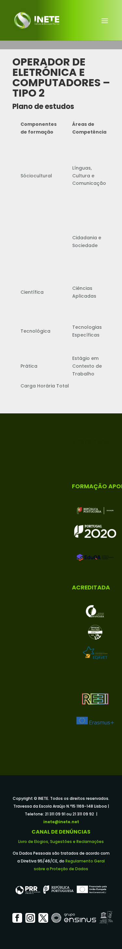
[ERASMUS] (95, 720)
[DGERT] (95, 611)
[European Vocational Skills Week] (95, 632)
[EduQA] (95, 557)
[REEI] (95, 700)
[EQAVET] (95, 653)
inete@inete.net (61, 821)
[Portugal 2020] (95, 531)
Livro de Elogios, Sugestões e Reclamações (61, 841)
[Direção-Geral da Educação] (95, 511)
